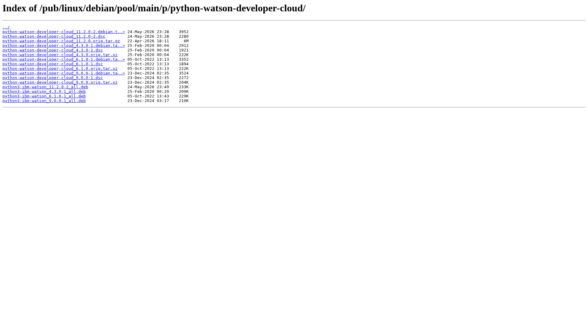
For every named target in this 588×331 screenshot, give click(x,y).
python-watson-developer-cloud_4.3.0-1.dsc (52, 50)
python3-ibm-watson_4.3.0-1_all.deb (44, 91)
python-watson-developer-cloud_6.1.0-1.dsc (52, 64)
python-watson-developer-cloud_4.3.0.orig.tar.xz (60, 54)
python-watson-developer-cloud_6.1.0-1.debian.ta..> (63, 59)
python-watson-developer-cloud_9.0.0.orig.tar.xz (60, 82)
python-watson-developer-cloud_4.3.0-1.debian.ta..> (63, 45)
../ (6, 27)
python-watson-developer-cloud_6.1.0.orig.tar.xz (60, 68)
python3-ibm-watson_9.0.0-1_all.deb (44, 100)
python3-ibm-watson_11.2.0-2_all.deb (45, 87)
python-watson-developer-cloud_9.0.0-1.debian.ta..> (63, 73)
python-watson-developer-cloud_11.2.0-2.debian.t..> (63, 31)
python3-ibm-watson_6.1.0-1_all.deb (44, 96)
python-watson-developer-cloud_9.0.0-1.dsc (52, 77)
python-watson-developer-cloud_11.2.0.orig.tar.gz (61, 41)
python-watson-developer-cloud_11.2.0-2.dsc (53, 36)
